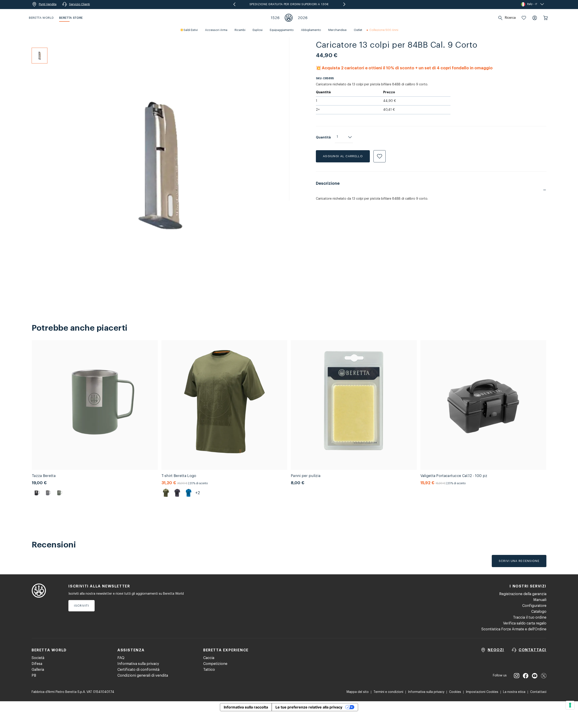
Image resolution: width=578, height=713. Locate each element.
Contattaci (538, 692)
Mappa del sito (358, 692)
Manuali (539, 600)
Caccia (208, 658)
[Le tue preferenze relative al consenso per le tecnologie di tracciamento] (570, 705)
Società (38, 658)
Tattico (209, 669)
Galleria (38, 669)
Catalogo (538, 611)
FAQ (120, 658)
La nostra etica (514, 692)
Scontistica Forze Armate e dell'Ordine (513, 629)
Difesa (37, 664)
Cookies (455, 692)
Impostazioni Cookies (482, 692)
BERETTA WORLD (41, 17)
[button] (524, 18)
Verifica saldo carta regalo (524, 623)
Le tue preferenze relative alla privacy (308, 707)
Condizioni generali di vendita (142, 675)
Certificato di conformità (138, 669)
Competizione (215, 664)
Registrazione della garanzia (522, 594)
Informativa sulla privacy (138, 664)
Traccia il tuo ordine (529, 617)
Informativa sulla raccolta (246, 707)
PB (34, 675)
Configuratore (534, 606)
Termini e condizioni (388, 692)
